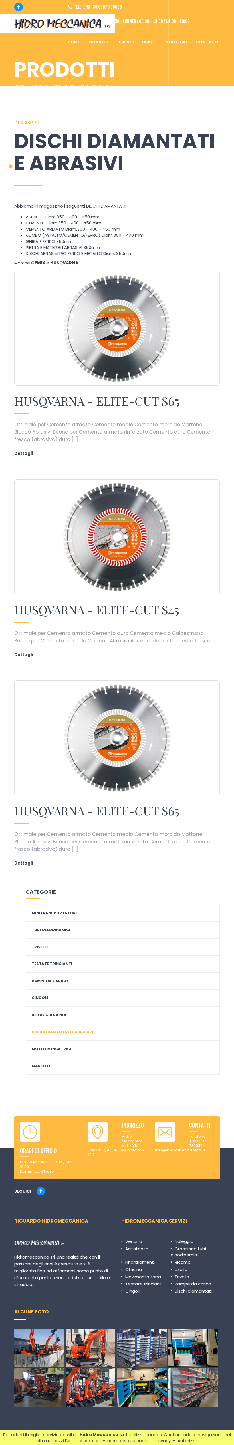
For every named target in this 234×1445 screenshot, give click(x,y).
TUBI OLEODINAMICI (51, 929)
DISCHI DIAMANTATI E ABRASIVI (80, 86)
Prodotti (39, 86)
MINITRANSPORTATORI (54, 913)
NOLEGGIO (176, 42)
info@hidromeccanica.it (180, 1150)
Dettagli (23, 453)
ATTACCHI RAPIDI (49, 1015)
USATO (149, 42)
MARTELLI (41, 1066)
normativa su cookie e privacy (139, 1441)
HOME (74, 42)
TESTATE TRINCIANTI (52, 963)
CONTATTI (207, 42)
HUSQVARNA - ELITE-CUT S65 (96, 401)
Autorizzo (187, 1441)
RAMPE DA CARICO (50, 981)
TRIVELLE (40, 947)
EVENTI (126, 42)
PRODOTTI (99, 42)
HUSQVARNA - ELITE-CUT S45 (96, 610)
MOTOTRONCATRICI (51, 1049)
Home (20, 86)
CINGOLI (40, 997)
